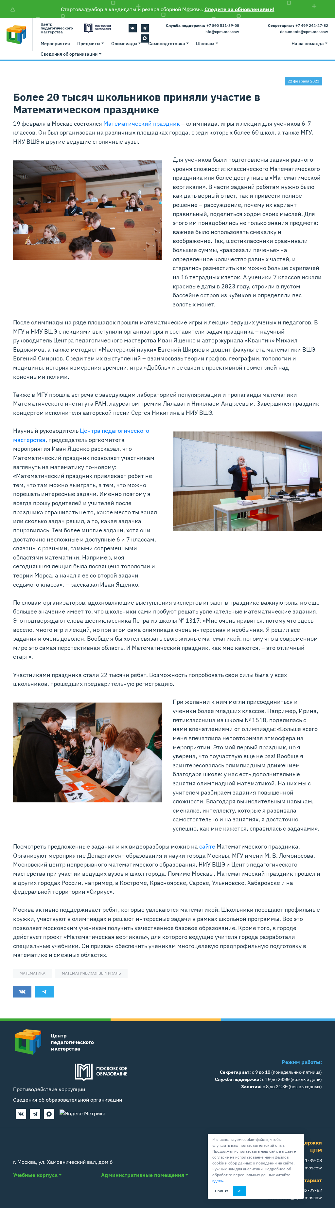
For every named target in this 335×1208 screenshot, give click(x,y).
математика (32, 973)
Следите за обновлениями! (239, 9)
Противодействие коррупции (49, 1089)
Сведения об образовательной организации (67, 1099)
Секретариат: (281, 25)
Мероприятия (55, 43)
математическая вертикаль (91, 973)
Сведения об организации (69, 54)
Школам (205, 43)
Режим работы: (302, 1062)
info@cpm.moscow (221, 31)
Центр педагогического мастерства (57, 28)
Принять (222, 1190)
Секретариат (305, 1180)
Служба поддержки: (185, 25)
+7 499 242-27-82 (311, 25)
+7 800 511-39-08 (222, 25)
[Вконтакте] (133, 28)
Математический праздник (141, 123)
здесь (217, 1180)
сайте (207, 846)
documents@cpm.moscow (304, 31)
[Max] (49, 1114)
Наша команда (307, 43)
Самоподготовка (166, 43)
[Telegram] (145, 28)
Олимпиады (124, 43)
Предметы (88, 43)
